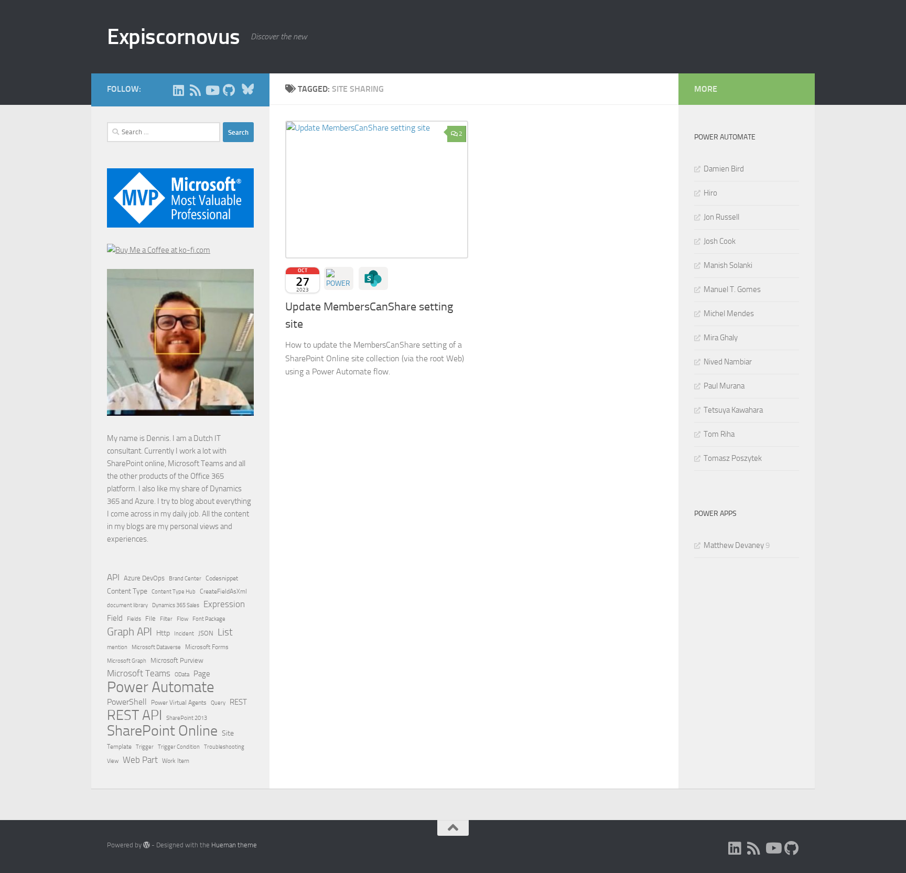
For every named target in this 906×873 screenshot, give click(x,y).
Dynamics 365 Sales (175, 605)
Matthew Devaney (734, 545)
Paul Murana (724, 386)
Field (115, 618)
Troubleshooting (224, 746)
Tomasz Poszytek (733, 458)
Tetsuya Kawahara (733, 410)
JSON (205, 633)
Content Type (127, 591)
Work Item (175, 760)
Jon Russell (721, 217)
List (225, 632)
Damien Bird (724, 169)
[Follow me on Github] (228, 90)
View (112, 761)
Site (228, 733)
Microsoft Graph (126, 660)
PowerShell (127, 702)
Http (163, 633)
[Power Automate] (338, 278)
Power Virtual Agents (179, 702)
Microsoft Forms (207, 647)
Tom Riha (719, 434)
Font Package (208, 619)
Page (201, 673)
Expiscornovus (173, 37)
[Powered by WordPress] (146, 845)
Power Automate (160, 687)
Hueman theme (234, 845)
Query (218, 702)
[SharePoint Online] (373, 278)
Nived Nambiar (728, 362)
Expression (224, 604)
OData (182, 674)
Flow (182, 618)
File (150, 618)
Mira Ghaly (721, 337)
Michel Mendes (729, 313)
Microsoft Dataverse (156, 647)
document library (127, 605)
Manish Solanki (728, 265)
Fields (134, 619)
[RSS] (195, 90)
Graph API (129, 632)
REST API (134, 715)
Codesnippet (222, 578)
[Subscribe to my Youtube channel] (212, 90)
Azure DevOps (144, 578)
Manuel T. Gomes (732, 289)
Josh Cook (720, 241)
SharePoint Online (162, 731)
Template (119, 746)
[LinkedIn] (178, 90)
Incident (184, 633)
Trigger (145, 746)
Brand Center (185, 578)
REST (238, 702)
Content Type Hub (174, 591)
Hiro (710, 193)
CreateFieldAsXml (223, 591)
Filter (166, 618)
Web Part (140, 760)
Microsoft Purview (176, 660)
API (113, 578)
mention (117, 647)
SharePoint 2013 (186, 718)
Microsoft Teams (138, 673)
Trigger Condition (179, 746)
